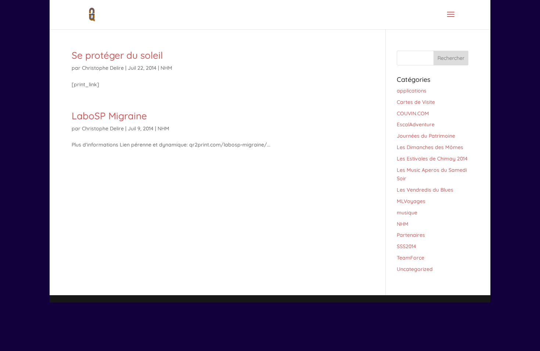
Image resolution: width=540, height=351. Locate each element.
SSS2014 (406, 246)
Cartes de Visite (416, 102)
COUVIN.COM (413, 113)
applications (411, 90)
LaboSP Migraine (109, 116)
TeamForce (410, 257)
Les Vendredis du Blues (425, 190)
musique (407, 212)
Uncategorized (415, 269)
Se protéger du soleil (117, 55)
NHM (166, 68)
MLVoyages (411, 201)
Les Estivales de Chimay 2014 (432, 158)
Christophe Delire (103, 68)
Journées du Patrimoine (426, 136)
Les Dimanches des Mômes (430, 147)
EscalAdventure (416, 124)
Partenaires (411, 235)
